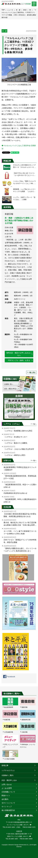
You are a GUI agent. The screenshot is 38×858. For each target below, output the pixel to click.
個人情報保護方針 (8, 810)
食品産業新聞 (8, 707)
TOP (3, 10)
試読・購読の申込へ (11, 388)
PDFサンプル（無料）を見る (19, 360)
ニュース (10, 10)
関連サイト (6, 795)
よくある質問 (7, 788)
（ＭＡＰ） (26, 825)
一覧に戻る (31, 372)
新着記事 (5, 765)
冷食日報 (24, 732)
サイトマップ (7, 806)
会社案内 (5, 799)
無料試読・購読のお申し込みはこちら (19, 354)
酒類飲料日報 (26, 719)
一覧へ (34, 424)
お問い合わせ (7, 784)
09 (30, 10)
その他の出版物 (9, 759)
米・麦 (18, 10)
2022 (24, 10)
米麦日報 (7, 719)
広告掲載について (8, 792)
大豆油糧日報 (8, 732)
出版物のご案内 (7, 775)
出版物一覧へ (8, 384)
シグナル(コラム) (8, 770)
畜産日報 (24, 707)
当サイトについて (8, 803)
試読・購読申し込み (9, 780)
